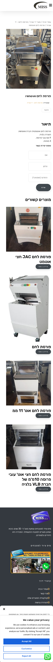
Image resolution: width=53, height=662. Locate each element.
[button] (4, 609)
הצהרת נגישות (41, 602)
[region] (26, 639)
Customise (26, 649)
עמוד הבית (47, 22)
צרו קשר (44, 593)
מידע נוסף (43, 267)
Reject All (26, 656)
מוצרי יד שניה (35, 22)
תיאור (46, 110)
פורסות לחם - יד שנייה (35, 103)
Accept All (26, 641)
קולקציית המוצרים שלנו (37, 598)
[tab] (46, 110)
